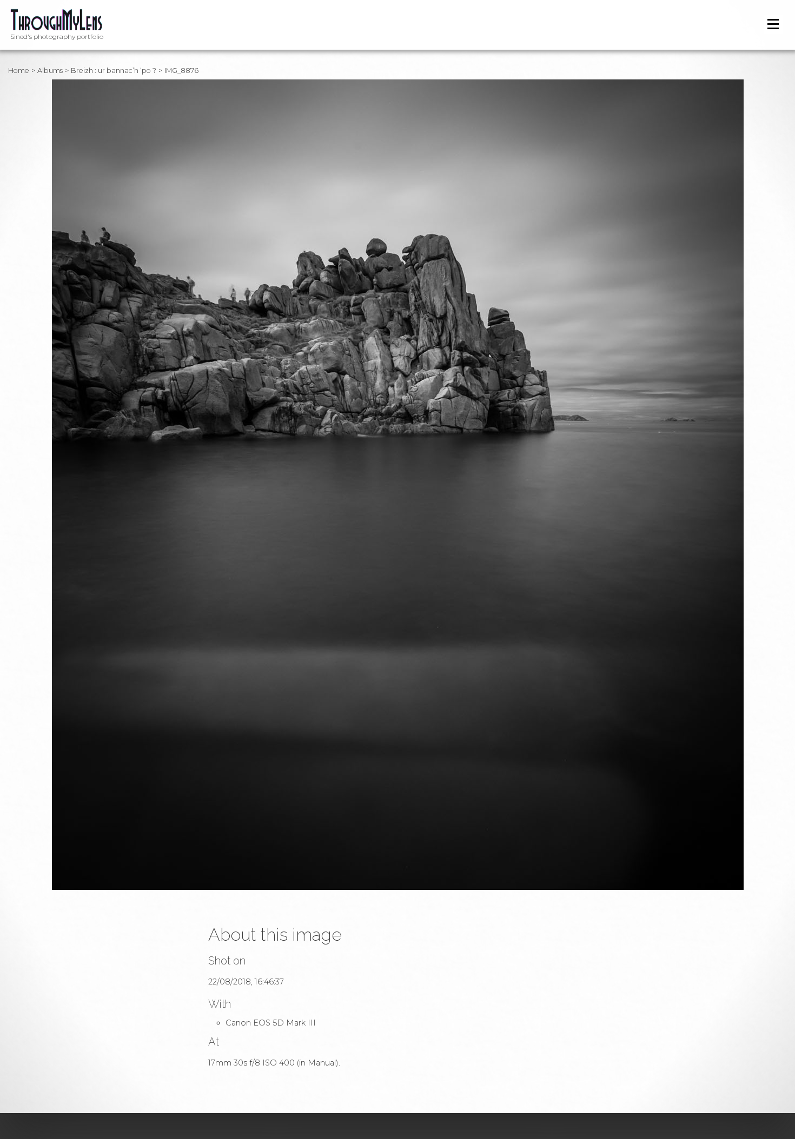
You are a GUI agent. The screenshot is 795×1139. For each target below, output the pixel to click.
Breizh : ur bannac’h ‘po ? (113, 70)
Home (18, 70)
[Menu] (773, 24)
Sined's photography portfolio (56, 36)
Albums (50, 70)
